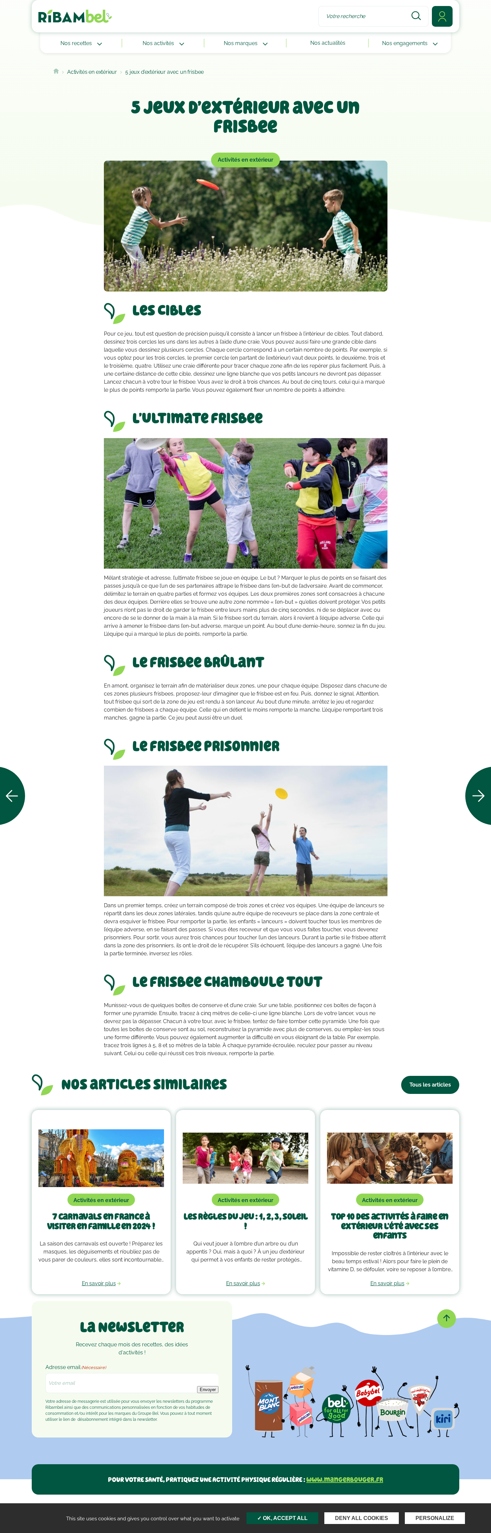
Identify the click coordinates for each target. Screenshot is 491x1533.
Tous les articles (430, 1085)
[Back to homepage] (56, 72)
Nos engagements (405, 43)
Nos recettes (76, 43)
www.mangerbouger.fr (344, 1479)
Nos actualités (327, 43)
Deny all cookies (361, 1518)
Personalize (435, 1518)
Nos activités (159, 43)
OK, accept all (285, 1518)
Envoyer (208, 1389)
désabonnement (92, 1419)
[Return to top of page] (446, 1318)
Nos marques (241, 43)
